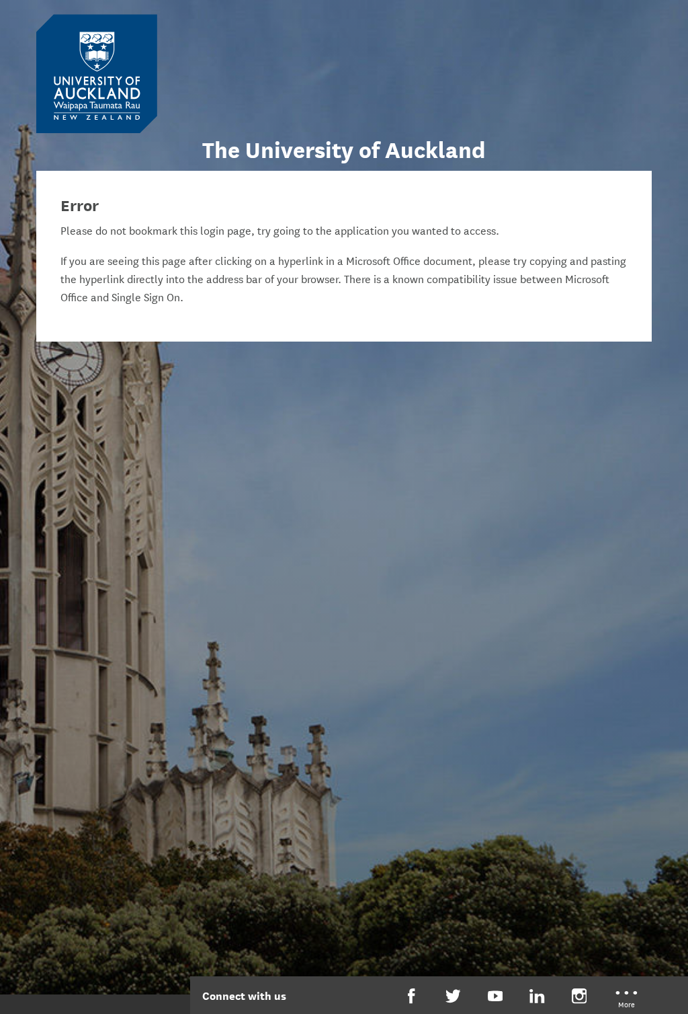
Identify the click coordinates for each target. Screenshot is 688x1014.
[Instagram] (579, 996)
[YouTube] (495, 996)
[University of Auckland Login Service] (96, 72)
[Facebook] (411, 996)
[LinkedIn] (537, 996)
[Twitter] (453, 996)
